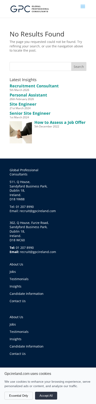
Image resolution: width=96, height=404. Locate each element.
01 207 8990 (25, 247)
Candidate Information (27, 293)
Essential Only (18, 395)
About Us (16, 264)
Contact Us (18, 301)
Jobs (13, 271)
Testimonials (19, 279)
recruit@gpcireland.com (38, 252)
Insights (15, 286)
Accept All (46, 395)
